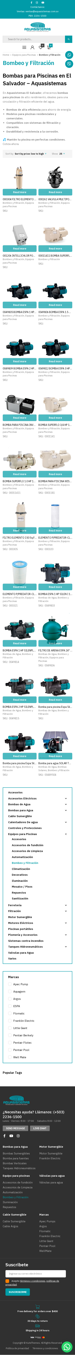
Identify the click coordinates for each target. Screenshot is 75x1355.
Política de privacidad (17, 1348)
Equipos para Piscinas (24, 54)
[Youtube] (11, 1135)
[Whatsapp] (69, 55)
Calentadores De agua (23, 822)
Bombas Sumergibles (16, 1153)
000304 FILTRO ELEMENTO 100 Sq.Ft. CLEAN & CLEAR (20, 199)
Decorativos (20, 874)
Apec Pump (20, 984)
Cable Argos (10, 1226)
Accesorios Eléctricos (22, 798)
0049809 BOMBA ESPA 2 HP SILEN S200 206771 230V (20, 368)
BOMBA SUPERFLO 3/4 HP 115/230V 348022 (55, 425)
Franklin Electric (23, 1020)
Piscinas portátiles (20, 929)
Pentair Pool (21, 1050)
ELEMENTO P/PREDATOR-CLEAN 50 (55, 537)
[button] (15, 1128)
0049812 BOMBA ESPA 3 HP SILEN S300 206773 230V (55, 368)
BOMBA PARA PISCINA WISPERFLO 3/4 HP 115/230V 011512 (55, 481)
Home (6, 54)
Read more (19, 192)
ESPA (16, 1006)
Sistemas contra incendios (26, 941)
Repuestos (19, 892)
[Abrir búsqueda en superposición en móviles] (37, 39)
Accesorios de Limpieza (27, 851)
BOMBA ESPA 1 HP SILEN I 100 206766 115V (55, 594)
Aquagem (19, 991)
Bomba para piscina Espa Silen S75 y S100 (55, 707)
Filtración (14, 911)
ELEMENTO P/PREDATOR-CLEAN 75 (20, 594)
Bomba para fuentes (16, 1158)
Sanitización (20, 898)
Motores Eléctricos (20, 923)
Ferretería (14, 905)
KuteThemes (33, 1342)
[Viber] (69, 64)
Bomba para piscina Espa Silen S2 (20, 763)
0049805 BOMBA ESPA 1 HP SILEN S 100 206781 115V (20, 312)
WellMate (45, 1251)
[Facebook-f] (4, 1135)
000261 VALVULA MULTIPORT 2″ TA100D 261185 (55, 199)
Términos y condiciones (45, 1348)
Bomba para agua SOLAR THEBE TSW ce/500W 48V (55, 763)
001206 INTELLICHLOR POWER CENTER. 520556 (20, 255)
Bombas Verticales (15, 1163)
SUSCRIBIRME (18, 1292)
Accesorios (15, 792)
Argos (17, 999)
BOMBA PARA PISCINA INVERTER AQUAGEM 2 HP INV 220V (20, 425)
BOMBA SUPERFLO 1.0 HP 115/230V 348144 (20, 481)
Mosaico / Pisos (22, 886)
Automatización (22, 857)
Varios (12, 958)
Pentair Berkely (23, 1035)
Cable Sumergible (20, 816)
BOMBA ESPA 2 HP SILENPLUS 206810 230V (20, 707)
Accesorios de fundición (27, 845)
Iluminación (20, 880)
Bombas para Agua (20, 810)
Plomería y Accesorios (23, 934)
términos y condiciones (32, 1281)
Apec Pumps (47, 1221)
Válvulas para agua (51, 1182)
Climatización (21, 869)
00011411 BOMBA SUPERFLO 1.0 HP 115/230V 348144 (55, 255)
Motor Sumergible (20, 917)
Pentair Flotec (22, 1042)
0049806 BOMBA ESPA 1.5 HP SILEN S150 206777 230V (55, 312)
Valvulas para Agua (21, 952)
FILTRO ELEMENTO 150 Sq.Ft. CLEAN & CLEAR (20, 537)
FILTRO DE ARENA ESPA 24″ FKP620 (55, 650)
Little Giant (20, 1028)
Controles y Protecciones (25, 828)
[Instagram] (18, 1135)
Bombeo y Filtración (13, 202)
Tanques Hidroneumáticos (25, 946)
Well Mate (19, 1057)
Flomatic (19, 1013)
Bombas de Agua (47, 597)
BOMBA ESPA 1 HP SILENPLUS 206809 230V (20, 650)
